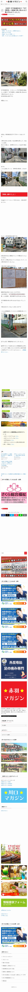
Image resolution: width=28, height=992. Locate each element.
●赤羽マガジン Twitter (6, 781)
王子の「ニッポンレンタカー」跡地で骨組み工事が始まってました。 (19, 455)
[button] (3, 515)
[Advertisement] (14, 53)
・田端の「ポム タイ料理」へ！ (8, 34)
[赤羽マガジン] (14, 1)
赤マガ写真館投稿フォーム (8, 977)
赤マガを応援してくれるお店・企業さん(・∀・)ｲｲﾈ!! (14, 974)
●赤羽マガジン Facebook (6, 785)
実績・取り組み (6, 962)
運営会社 (5, 980)
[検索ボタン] (26, 1)
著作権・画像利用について (8, 971)
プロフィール (5, 959)
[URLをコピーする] (25, 515)
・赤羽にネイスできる (6, 32)
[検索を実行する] (25, 553)
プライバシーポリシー (7, 956)
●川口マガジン (4, 810)
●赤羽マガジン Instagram (6, 783)
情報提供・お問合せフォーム (9, 965)
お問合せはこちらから (6, 910)
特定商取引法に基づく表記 (8, 968)
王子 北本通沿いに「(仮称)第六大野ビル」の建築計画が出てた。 (6, 455)
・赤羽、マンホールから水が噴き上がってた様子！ (12, 35)
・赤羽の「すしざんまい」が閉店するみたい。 (11, 30)
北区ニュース (5, 14)
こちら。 (17, 436)
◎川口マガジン (4, 913)
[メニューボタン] (1, 1)
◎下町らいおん (4, 915)
